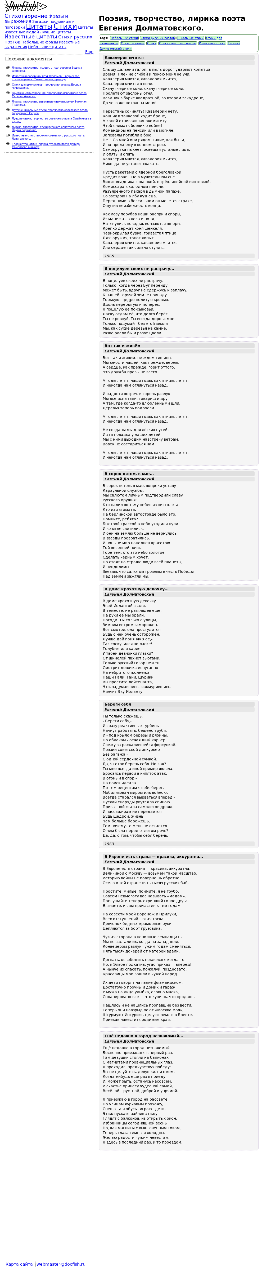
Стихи (151, 43)
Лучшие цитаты (55, 32)
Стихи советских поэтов (177, 43)
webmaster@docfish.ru (61, 1264)
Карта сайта (19, 1264)
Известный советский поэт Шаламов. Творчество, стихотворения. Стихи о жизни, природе (46, 77)
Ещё (89, 52)
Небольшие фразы (39, 42)
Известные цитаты (30, 37)
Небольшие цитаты (47, 47)
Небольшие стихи (124, 38)
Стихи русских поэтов (158, 38)
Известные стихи (212, 43)
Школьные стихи (190, 38)
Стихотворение (132, 43)
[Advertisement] (179, 1209)
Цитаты (39, 26)
